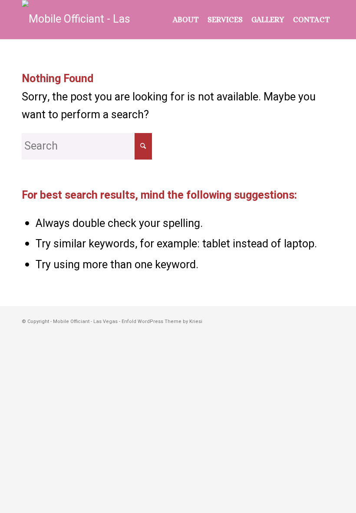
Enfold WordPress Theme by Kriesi (162, 321)
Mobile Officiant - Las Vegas (85, 321)
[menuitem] (185, 19)
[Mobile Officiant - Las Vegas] (80, 19)
